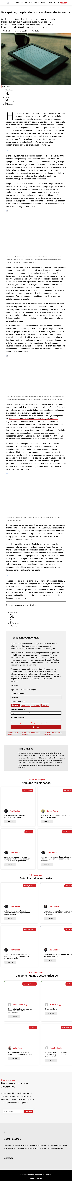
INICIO (17, 2)
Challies (33, 605)
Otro (45, 705)
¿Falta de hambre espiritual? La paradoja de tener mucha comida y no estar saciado (18, 956)
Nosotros (39, 1178)
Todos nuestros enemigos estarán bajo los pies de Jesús (20, 1053)
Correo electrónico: (18, 709)
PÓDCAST (56, 2)
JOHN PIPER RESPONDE (40, 2)
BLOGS (30, 2)
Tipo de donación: (17, 693)
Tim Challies (28, 790)
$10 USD (15, 705)
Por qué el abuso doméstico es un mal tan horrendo (16, 816)
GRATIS (64, 2)
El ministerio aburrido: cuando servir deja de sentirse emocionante (20, 1011)
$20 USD (25, 705)
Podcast (32, 1027)
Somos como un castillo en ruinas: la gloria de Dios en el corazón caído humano (56, 859)
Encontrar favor (51, 1009)
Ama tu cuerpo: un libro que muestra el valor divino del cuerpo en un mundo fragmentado (18, 859)
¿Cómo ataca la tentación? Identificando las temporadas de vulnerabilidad (17, 912)
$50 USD (36, 705)
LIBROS (50, 2)
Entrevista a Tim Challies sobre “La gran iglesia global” (55, 816)
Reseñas (29, 832)
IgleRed (32, 1178)
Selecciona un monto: (19, 701)
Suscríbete (29, 1111)
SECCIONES (24, 2)
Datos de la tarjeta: (18, 717)
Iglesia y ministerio (29, 984)
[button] (69, 2)
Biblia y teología (29, 886)
